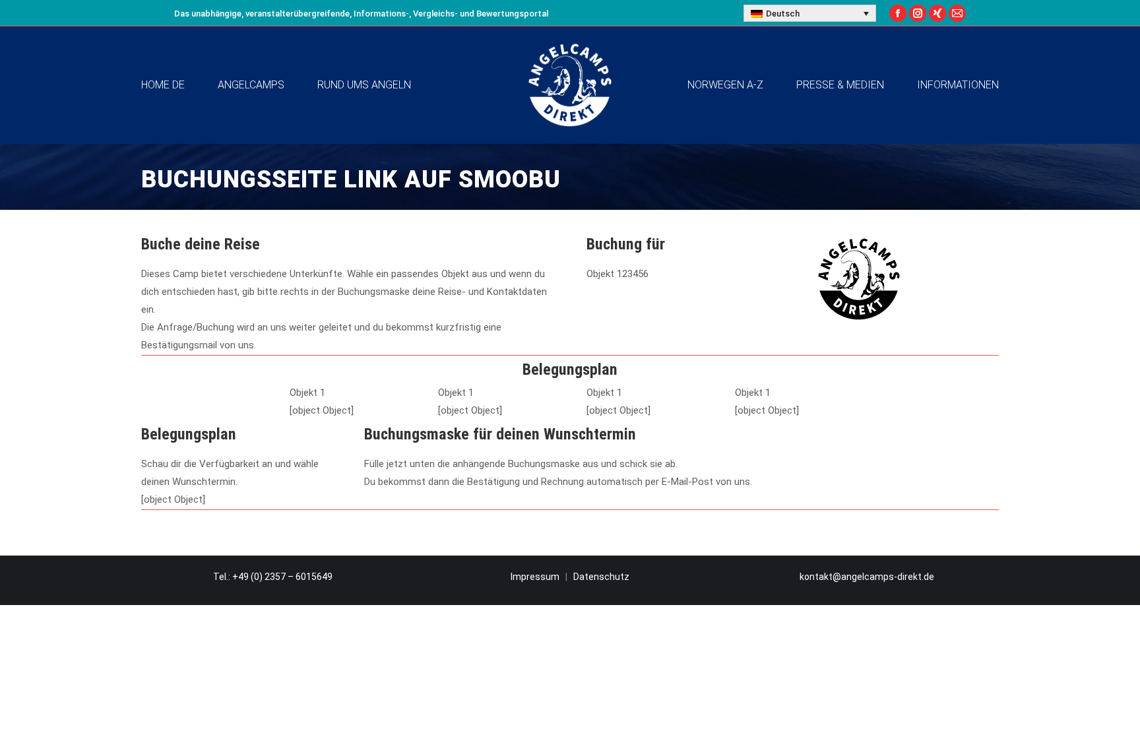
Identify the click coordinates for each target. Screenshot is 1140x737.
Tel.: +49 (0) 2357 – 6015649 (272, 576)
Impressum (535, 576)
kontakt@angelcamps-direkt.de (867, 576)
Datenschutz (601, 576)
